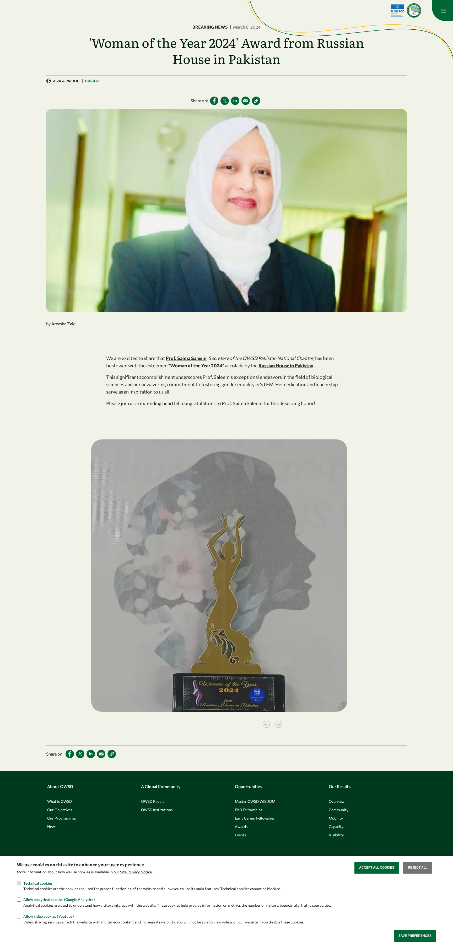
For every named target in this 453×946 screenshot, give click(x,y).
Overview (336, 801)
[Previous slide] (266, 724)
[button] (256, 101)
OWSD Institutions (156, 809)
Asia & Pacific (66, 81)
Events (240, 835)
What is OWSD (59, 801)
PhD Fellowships (248, 809)
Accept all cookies (376, 867)
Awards (241, 826)
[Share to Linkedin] (235, 101)
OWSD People (152, 801)
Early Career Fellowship (254, 818)
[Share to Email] (245, 101)
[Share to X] (224, 101)
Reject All (417, 867)
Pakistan (92, 81)
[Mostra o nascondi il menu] (442, 10)
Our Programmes (61, 818)
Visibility (336, 835)
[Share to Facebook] (214, 101)
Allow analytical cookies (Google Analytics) (59, 899)
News (51, 826)
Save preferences (415, 936)
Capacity (336, 826)
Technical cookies (37, 883)
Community (338, 809)
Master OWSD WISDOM (255, 801)
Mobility (336, 818)
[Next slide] (279, 724)
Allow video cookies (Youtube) (48, 916)
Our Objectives (59, 809)
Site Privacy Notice (136, 872)
